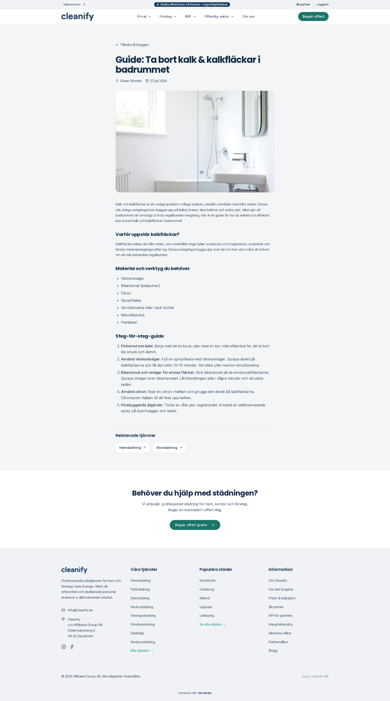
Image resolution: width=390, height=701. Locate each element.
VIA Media (204, 693)
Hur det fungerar (281, 589)
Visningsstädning (143, 615)
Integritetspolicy (281, 624)
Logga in (323, 4)
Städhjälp (137, 633)
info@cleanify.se (80, 610)
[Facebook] (72, 647)
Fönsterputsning (142, 624)
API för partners (280, 615)
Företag (166, 16)
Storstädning (166, 447)
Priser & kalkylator (282, 598)
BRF (188, 16)
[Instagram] (63, 647)
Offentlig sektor (216, 16)
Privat (141, 16)
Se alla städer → (213, 624)
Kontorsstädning (142, 642)
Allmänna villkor (280, 633)
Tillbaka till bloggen (134, 44)
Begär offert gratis (191, 525)
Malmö (205, 598)
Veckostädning (141, 607)
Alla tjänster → (141, 650)
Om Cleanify (278, 580)
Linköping (207, 615)
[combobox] (74, 4)
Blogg (273, 650)
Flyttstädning (140, 589)
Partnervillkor (278, 642)
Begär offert (313, 16)
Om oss (248, 16)
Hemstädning (130, 447)
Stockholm (208, 580)
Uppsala (206, 607)
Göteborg (207, 589)
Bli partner (304, 4)
